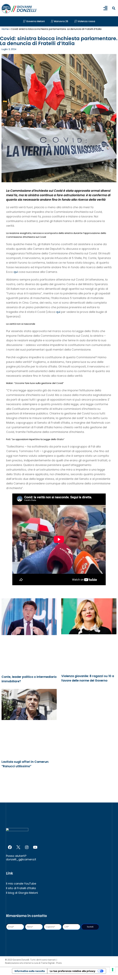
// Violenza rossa (84, 21)
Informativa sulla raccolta (30, 971)
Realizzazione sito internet (18, 963)
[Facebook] (10, 847)
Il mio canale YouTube (21, 883)
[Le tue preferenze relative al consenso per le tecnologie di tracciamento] (113, 970)
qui (16, 272)
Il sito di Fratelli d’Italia (21, 888)
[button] (113, 8)
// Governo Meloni (34, 21)
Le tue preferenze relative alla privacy (72, 971)
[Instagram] (27, 847)
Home (5, 29)
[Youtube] (35, 847)
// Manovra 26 (59, 21)
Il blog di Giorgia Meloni (22, 893)
